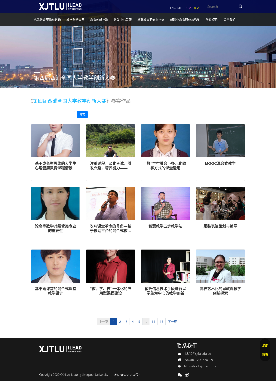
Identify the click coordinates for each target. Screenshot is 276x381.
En (175, 8)
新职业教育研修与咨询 (185, 20)
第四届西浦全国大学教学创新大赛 (69, 100)
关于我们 (229, 20)
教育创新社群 (99, 20)
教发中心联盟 (123, 20)
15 (161, 322)
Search (240, 6)
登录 (196, 8)
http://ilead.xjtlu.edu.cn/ (199, 366)
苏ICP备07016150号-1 (127, 374)
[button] (179, 375)
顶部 (265, 345)
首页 (265, 354)
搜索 (82, 114)
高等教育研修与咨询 (47, 20)
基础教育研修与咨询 (150, 20)
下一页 (172, 322)
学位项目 (212, 20)
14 (153, 322)
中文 (188, 8)
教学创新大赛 (75, 20)
